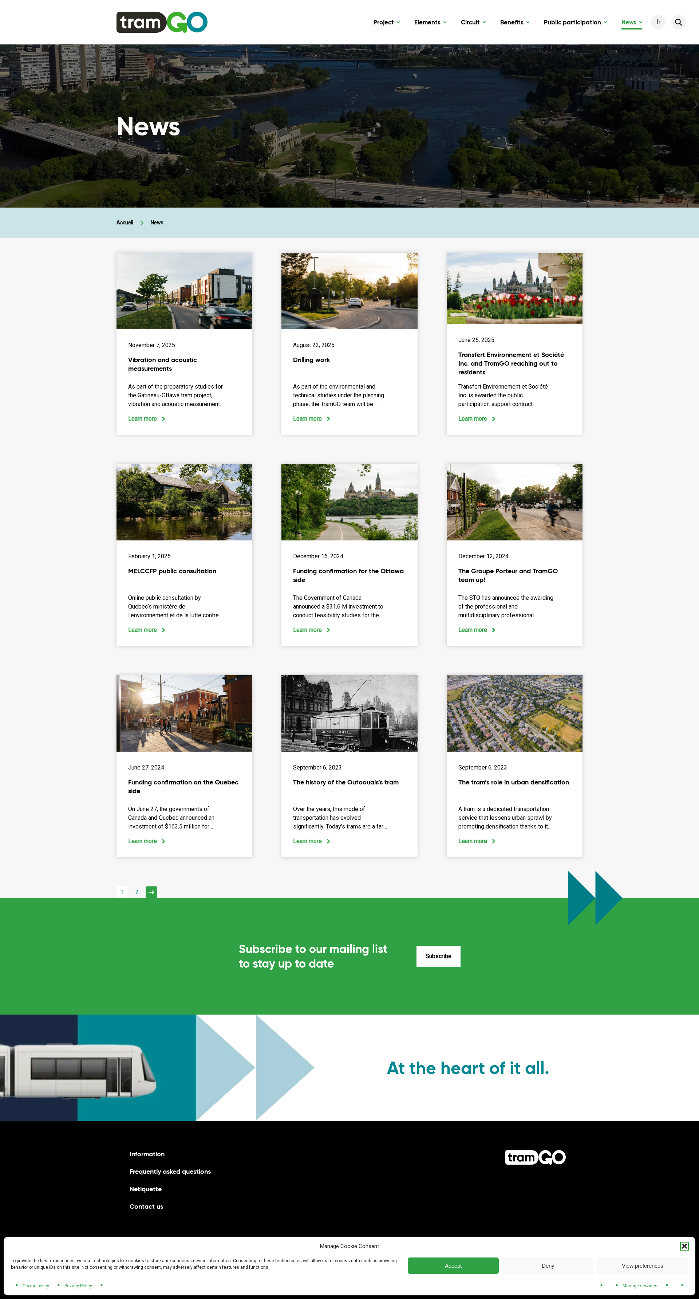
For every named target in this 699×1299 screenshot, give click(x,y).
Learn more (147, 419)
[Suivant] (151, 892)
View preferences (642, 1266)
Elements (430, 23)
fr (658, 22)
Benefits (514, 23)
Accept (453, 1266)
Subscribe (438, 956)
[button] (684, 1246)
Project (387, 23)
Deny (548, 1266)
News (631, 23)
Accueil (124, 222)
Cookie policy (36, 1285)
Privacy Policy (78, 1285)
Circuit (473, 23)
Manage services (640, 1285)
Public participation (575, 23)
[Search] (678, 22)
